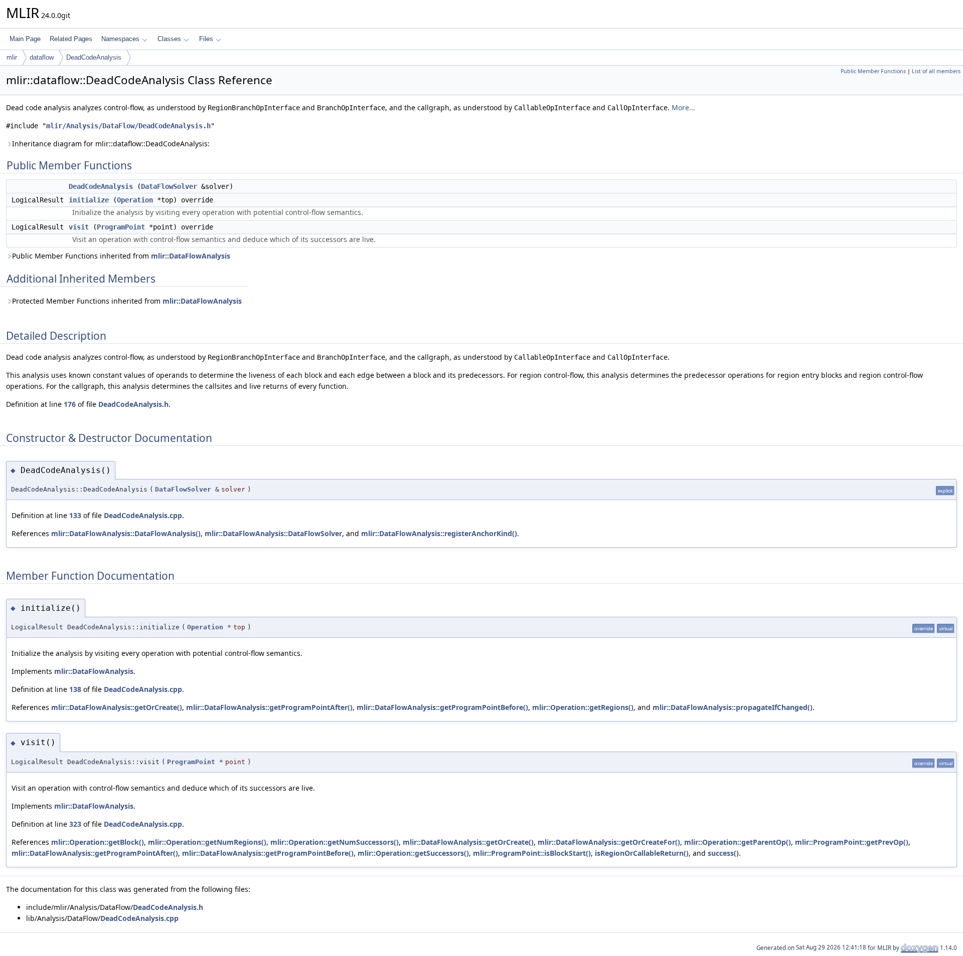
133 (75, 515)
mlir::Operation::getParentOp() (737, 842)
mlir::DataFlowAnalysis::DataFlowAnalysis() (126, 533)
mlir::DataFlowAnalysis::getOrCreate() (116, 707)
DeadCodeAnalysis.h (133, 404)
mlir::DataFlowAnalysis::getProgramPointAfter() (269, 707)
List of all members (936, 71)
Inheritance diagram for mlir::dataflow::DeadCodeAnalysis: (111, 143)
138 (75, 689)
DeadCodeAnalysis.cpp (143, 515)
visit (79, 227)
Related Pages (71, 39)
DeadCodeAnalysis (93, 57)
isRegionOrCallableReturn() (642, 853)
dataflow (42, 57)
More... (683, 107)
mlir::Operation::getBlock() (97, 842)
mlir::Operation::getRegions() (582, 707)
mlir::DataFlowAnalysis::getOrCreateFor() (609, 842)
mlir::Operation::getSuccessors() (413, 853)
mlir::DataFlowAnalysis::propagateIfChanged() (733, 707)
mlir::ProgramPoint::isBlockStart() (532, 853)
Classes (169, 39)
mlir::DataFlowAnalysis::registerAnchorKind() (439, 533)
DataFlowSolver (169, 186)
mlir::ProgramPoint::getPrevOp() (851, 842)
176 (70, 404)
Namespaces (120, 39)
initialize (89, 200)
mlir (12, 57)
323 (75, 824)
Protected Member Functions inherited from (127, 301)
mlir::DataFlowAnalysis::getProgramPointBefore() (442, 707)
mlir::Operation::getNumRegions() (207, 842)
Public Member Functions (873, 71)
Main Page (25, 39)
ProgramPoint (121, 227)
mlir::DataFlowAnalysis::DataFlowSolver (273, 533)
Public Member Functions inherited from (121, 256)
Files (206, 39)
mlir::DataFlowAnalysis (190, 256)
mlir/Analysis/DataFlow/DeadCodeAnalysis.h (128, 126)
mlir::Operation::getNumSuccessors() (334, 842)
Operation (135, 200)
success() (723, 853)
